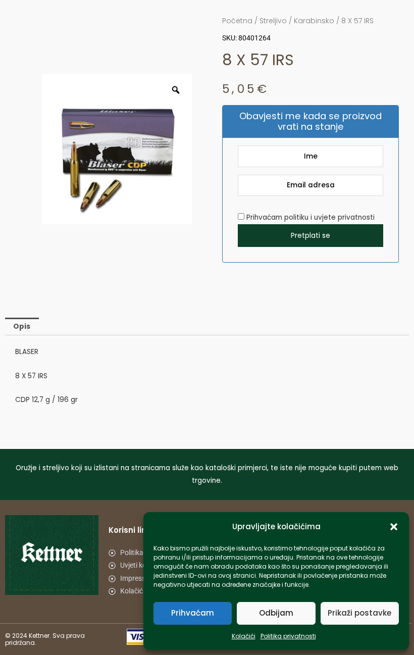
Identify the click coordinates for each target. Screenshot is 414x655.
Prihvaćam (192, 613)
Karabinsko (314, 21)
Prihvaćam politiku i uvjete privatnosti (309, 217)
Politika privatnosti (288, 636)
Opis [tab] (21, 326)
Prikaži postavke (359, 613)
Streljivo (273, 21)
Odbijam (276, 613)
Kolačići (243, 636)
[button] (394, 527)
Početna (237, 21)
